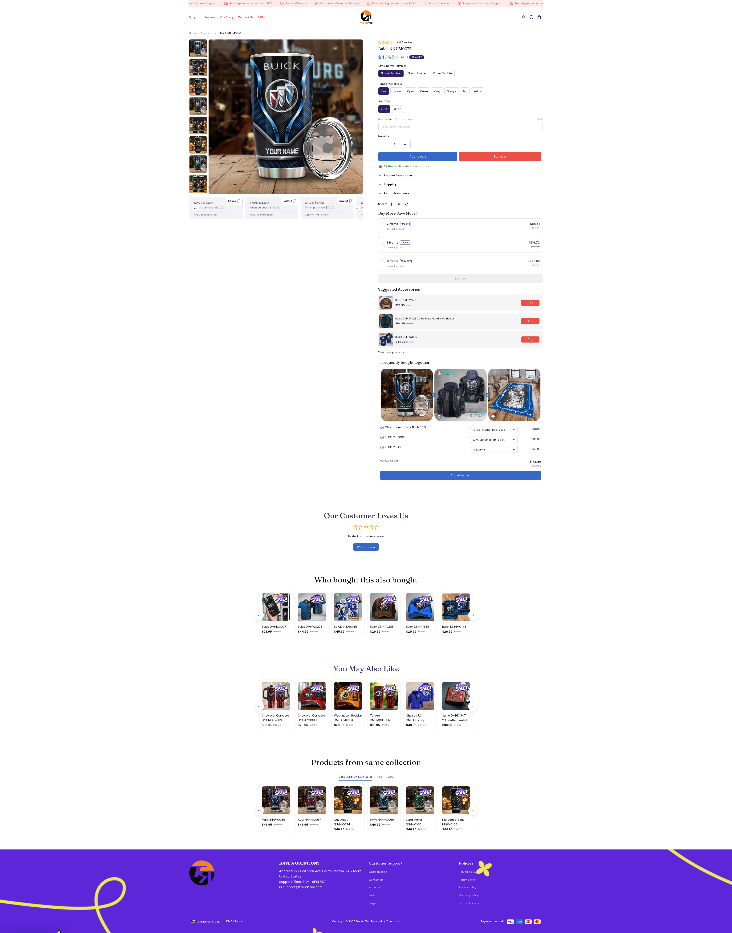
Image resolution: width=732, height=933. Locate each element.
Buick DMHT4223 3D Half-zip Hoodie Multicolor (424, 318)
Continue (691, 911)
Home (193, 33)
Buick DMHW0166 (406, 337)
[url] (299, 882)
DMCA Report (234, 921)
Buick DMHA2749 (406, 300)
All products (208, 33)
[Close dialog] (723, 859)
